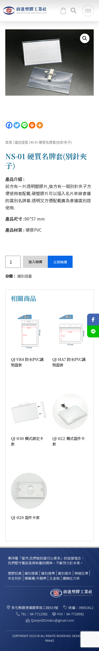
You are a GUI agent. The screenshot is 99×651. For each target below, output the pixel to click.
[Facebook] (9, 125)
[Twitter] (16, 125)
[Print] (32, 125)
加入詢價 (35, 261)
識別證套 (21, 142)
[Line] (24, 125)
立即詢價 (60, 261)
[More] (39, 125)
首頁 (8, 142)
